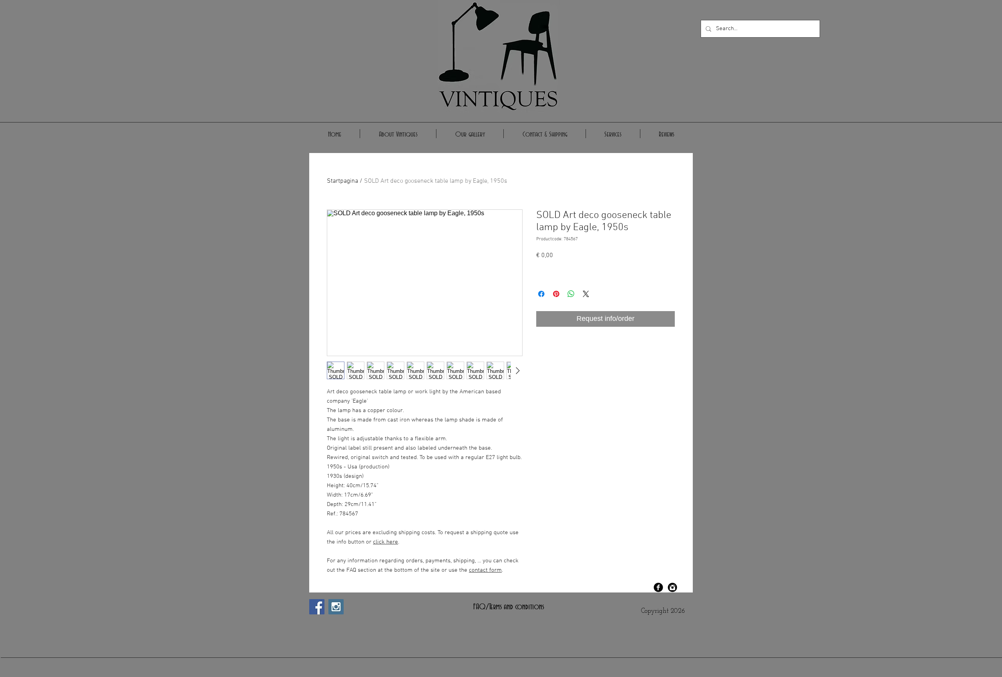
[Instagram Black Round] (672, 587)
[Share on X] (586, 294)
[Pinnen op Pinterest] (556, 294)
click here (385, 542)
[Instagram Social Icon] (336, 606)
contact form (485, 570)
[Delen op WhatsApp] (571, 294)
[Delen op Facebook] (541, 294)
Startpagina (342, 181)
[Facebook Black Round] (658, 587)
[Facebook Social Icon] (316, 606)
